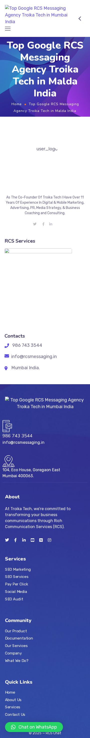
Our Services (16, 646)
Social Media (16, 591)
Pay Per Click (16, 584)
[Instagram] (50, 540)
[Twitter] (7, 540)
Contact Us (15, 714)
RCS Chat (53, 733)
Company (13, 653)
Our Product (16, 631)
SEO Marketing (18, 569)
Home (17, 104)
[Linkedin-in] (24, 540)
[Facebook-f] (16, 540)
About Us (13, 700)
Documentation (19, 638)
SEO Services (16, 576)
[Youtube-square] (32, 540)
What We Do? (16, 660)
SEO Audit (14, 599)
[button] (34, 727)
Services (12, 707)
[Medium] (41, 540)
